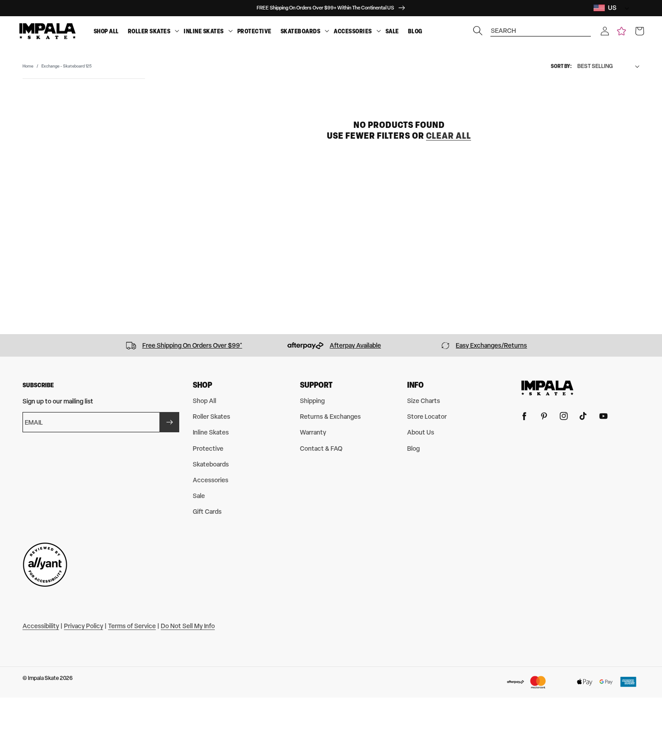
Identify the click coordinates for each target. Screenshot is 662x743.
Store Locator (427, 416)
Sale (392, 31)
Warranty (313, 432)
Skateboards (301, 31)
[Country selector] (625, 8)
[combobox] (540, 26)
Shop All (106, 31)
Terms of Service (132, 625)
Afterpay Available (355, 345)
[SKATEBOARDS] (327, 31)
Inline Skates (204, 31)
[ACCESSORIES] (378, 31)
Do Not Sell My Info (188, 625)
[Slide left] (10, 345)
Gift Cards (207, 511)
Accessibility (41, 625)
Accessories (353, 31)
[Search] (478, 30)
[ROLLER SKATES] (177, 31)
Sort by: (561, 66)
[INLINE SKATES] (230, 31)
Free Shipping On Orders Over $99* (192, 345)
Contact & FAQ (321, 448)
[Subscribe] (169, 422)
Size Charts (423, 400)
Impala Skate (44, 678)
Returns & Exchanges (330, 416)
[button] (605, 31)
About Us (420, 432)
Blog (415, 31)
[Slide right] (652, 345)
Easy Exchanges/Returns (491, 345)
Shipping (312, 400)
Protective (254, 31)
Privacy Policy (83, 625)
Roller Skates (149, 31)
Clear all (448, 135)
